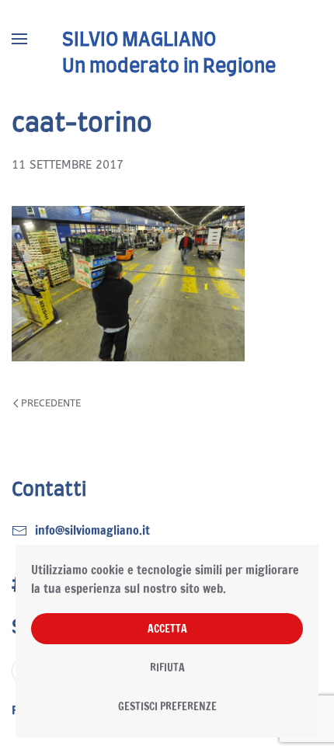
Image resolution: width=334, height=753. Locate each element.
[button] (19, 39)
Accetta (167, 628)
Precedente (51, 403)
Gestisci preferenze (167, 706)
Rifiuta (167, 667)
